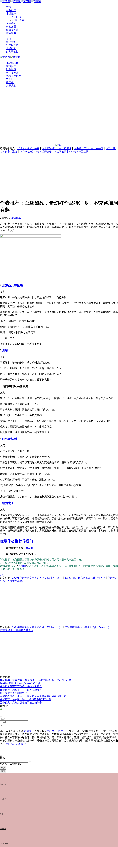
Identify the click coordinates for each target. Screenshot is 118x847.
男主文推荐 (12, 72)
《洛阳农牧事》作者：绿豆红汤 (71, 151)
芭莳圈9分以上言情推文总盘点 (16, 630)
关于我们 (11, 85)
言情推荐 (11, 66)
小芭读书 (60, 731)
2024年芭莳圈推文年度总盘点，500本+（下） (89, 627)
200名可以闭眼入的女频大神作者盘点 (85, 577)
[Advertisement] (59, 122)
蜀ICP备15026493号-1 (17, 744)
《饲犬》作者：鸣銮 (28, 148)
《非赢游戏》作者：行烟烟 (56, 148)
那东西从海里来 (12, 285)
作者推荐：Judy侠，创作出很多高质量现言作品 (25, 699)
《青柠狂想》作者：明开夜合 (36, 151)
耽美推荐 (11, 69)
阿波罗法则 (9, 439)
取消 (3, 767)
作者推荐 (16, 218)
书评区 (10, 79)
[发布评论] (1, 716)
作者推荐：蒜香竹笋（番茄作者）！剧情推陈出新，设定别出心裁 (35, 680)
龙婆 (5, 350)
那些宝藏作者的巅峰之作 (13, 693)
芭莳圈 (29, 548)
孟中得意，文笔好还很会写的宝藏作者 (21, 702)
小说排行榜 (12, 63)
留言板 (10, 82)
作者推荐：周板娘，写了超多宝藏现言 (21, 689)
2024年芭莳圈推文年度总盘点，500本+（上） (37, 577)
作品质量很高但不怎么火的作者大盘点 (21, 686)
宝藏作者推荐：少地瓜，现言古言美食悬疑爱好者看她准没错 (33, 696)
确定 (3, 771)
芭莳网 (50, 731)
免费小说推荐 (13, 76)
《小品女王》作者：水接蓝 (88, 148)
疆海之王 (8, 503)
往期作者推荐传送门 (16, 541)
